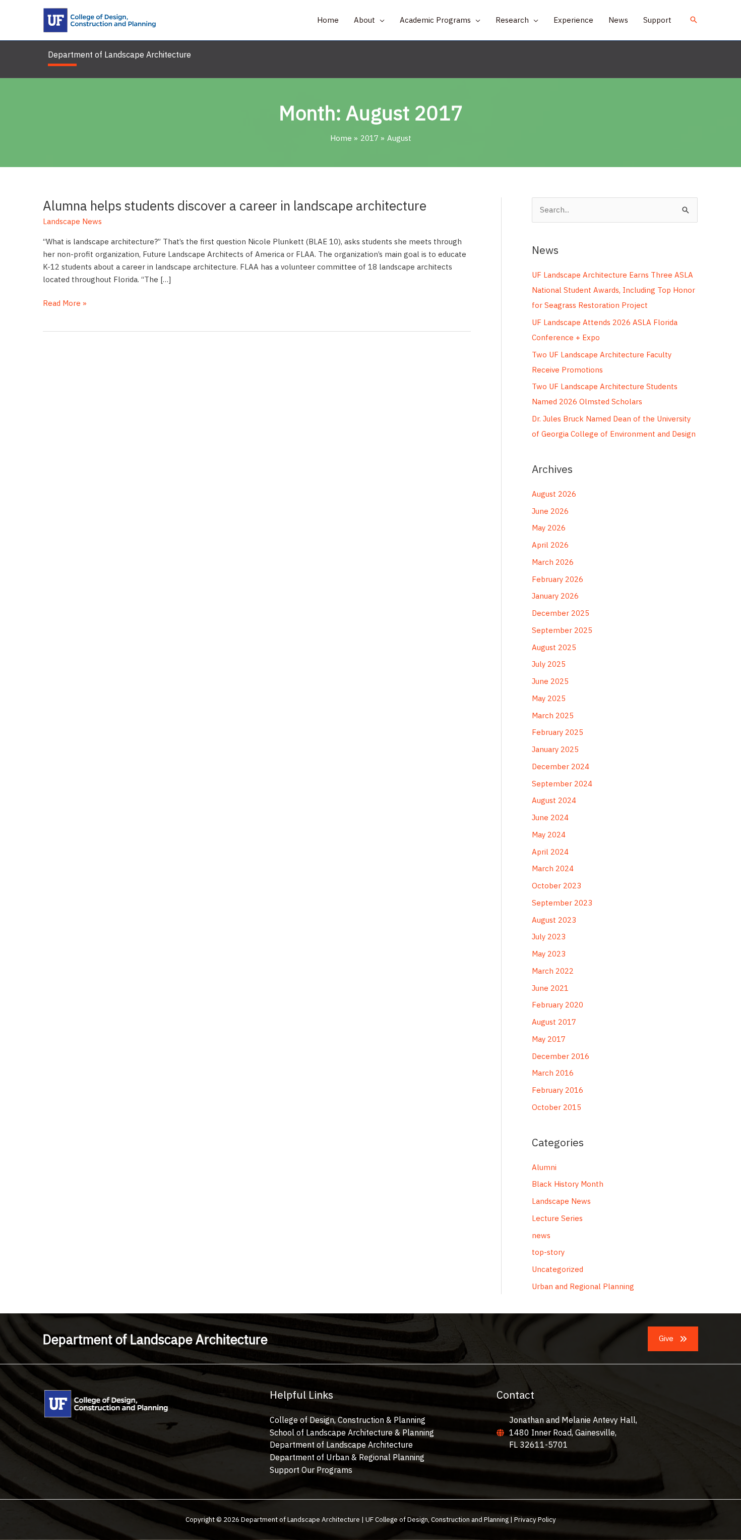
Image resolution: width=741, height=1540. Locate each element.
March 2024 (553, 868)
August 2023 (554, 920)
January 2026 (555, 596)
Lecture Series (557, 1218)
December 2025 (560, 613)
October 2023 (556, 885)
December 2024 (560, 766)
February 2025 (557, 732)
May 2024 (549, 834)
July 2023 (549, 936)
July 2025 (549, 664)
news (541, 1235)
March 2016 (553, 1073)
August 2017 (554, 1022)
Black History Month (567, 1184)
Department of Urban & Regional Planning (347, 1457)
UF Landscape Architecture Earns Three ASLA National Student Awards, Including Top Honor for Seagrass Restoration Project (613, 290)
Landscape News (72, 221)
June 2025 (550, 681)
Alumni (544, 1167)
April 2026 (550, 545)
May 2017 (549, 1039)
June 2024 (550, 817)
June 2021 (550, 988)
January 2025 (555, 749)
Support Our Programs (311, 1470)
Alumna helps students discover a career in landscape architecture (234, 205)
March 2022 (553, 971)
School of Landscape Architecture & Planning (352, 1432)
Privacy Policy (535, 1519)
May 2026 (549, 528)
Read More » (65, 304)
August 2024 (554, 800)
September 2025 (562, 630)
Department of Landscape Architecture (341, 1445)
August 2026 (554, 494)
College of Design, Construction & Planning (347, 1420)
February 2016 (557, 1090)
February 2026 (557, 579)
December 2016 (560, 1056)
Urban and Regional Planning (583, 1286)
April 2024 (550, 852)
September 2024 (562, 783)
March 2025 (553, 715)
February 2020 (557, 1005)
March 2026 (553, 562)
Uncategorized (557, 1269)
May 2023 (549, 954)
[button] (380, 20)
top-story (548, 1252)
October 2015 (556, 1107)
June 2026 (550, 511)
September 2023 (562, 903)
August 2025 (554, 647)
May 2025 (549, 698)
